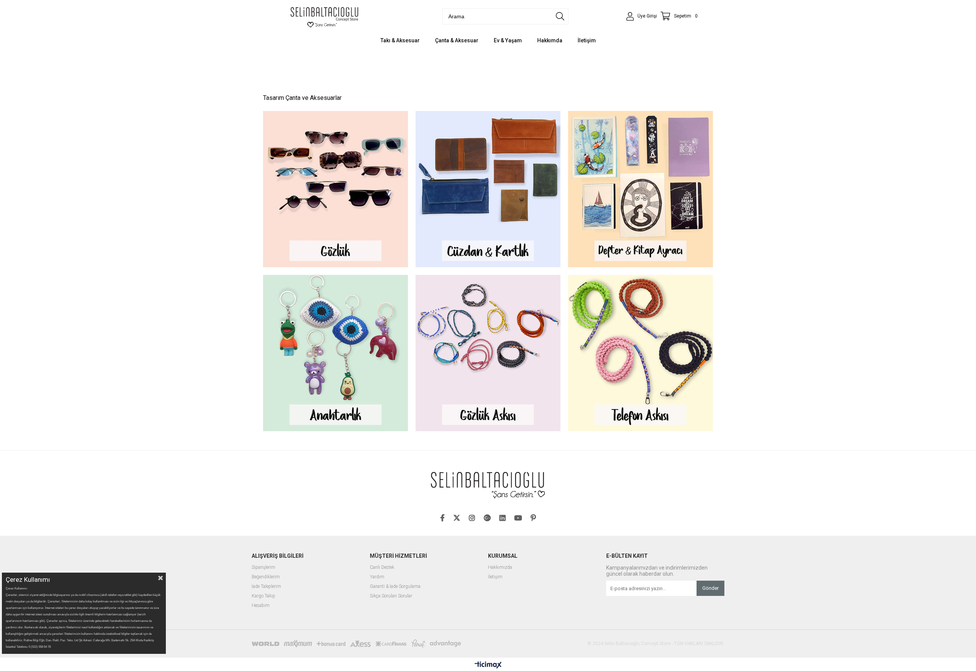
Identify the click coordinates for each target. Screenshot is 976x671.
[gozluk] (335, 189)
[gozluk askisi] (488, 353)
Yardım (377, 577)
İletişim (495, 577)
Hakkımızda (500, 567)
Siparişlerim (263, 567)
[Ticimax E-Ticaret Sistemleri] (488, 665)
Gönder (710, 588)
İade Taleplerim (266, 586)
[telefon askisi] (640, 353)
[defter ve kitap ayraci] (640, 189)
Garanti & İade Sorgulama (395, 586)
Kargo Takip (263, 596)
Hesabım (261, 605)
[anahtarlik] (335, 353)
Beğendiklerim (266, 577)
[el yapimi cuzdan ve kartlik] (488, 189)
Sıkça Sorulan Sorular (391, 596)
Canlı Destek (382, 567)
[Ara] (560, 16)
